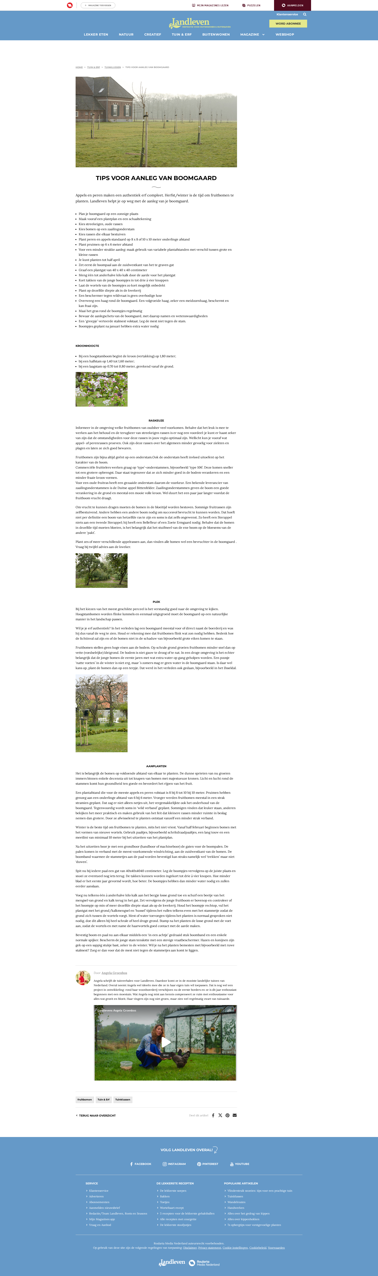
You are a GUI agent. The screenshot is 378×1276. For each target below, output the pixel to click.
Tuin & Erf (93, 67)
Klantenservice (287, 14)
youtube (242, 1164)
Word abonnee (288, 23)
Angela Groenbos (114, 973)
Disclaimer (190, 1247)
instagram (177, 1164)
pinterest (210, 1164)
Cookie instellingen (235, 1247)
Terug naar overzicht (97, 1115)
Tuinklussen (113, 67)
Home (79, 67)
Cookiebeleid (257, 1247)
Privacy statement (209, 1247)
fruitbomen (85, 1099)
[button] (292, 5)
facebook (143, 1164)
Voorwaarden (276, 1247)
